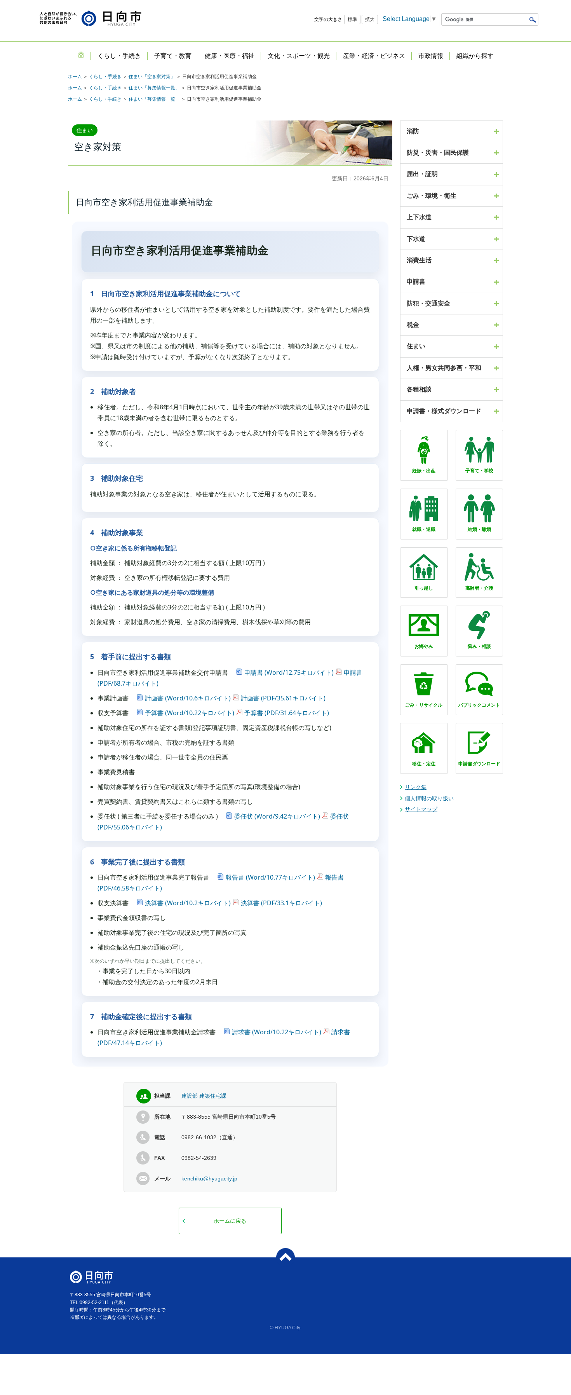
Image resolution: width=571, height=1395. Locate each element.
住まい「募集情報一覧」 (154, 88)
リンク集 (416, 787)
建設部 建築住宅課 (203, 1096)
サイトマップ (421, 809)
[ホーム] (81, 54)
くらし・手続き (105, 76)
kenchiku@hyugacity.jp (209, 1178)
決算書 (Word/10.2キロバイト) (188, 903)
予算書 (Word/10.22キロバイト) (189, 713)
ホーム (75, 76)
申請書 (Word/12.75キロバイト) (289, 672)
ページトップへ (285, 1257)
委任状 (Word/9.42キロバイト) (277, 816)
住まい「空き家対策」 (152, 76)
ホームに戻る (230, 1221)
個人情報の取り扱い (429, 798)
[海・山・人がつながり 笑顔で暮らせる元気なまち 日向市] (90, 19)
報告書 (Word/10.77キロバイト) (270, 877)
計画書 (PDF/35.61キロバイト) (283, 698)
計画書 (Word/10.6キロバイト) (188, 698)
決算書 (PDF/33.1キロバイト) (281, 903)
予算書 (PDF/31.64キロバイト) (286, 713)
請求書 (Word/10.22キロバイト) (276, 1032)
